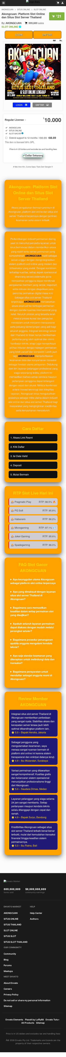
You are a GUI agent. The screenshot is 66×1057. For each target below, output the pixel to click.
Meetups (8, 971)
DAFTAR (47, 34)
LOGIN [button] (19, 104)
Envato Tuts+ (52, 1019)
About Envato (11, 983)
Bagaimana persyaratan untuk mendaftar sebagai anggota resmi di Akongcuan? (31, 675)
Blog (6, 959)
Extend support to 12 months (32, 137)
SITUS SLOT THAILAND (15, 942)
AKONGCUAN (7, 9)
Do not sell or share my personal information (27, 1000)
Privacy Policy (11, 994)
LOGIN (19, 34)
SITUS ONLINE (23, 9)
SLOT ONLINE (40, 9)
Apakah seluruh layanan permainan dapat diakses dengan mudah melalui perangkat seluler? (32, 627)
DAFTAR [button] (40, 104)
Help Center (36, 913)
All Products (27, 1022)
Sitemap (8, 1006)
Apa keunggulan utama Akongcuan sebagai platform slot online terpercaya (33, 581)
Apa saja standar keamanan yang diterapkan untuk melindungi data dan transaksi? (32, 659)
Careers (8, 988)
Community (10, 953)
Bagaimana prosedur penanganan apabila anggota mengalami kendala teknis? (31, 643)
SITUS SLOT (10, 936)
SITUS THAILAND (12, 924)
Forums (8, 965)
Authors (34, 919)
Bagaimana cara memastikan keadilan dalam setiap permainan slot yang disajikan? (31, 611)
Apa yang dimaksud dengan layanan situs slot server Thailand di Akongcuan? (33, 595)
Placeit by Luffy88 (34, 1019)
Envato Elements (14, 1019)
